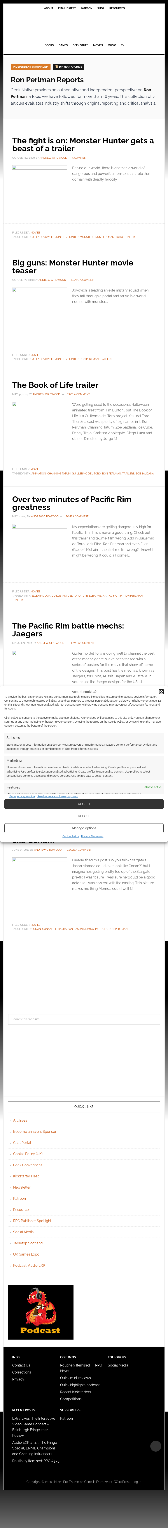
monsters (87, 237)
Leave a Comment (83, 279)
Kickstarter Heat (26, 1176)
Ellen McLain (41, 595)
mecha (101, 595)
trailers (130, 237)
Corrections (21, 1372)
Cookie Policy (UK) (27, 1154)
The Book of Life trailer (55, 385)
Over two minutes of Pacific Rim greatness (71, 503)
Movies (35, 232)
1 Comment (80, 157)
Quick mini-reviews (75, 1378)
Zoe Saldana (145, 473)
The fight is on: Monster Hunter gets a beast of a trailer (83, 144)
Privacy (18, 1379)
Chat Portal (22, 1143)
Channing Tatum (59, 473)
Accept (84, 804)
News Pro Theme (66, 1482)
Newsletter (22, 1187)
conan (36, 929)
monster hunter (66, 237)
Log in (137, 1482)
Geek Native (84, 27)
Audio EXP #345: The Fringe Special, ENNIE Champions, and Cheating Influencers (34, 1448)
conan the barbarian (57, 929)
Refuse (84, 816)
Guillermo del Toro (86, 473)
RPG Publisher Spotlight (32, 1221)
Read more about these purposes (57, 796)
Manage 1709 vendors (22, 796)
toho (119, 237)
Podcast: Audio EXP (29, 1265)
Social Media (23, 1232)
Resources (21, 1210)
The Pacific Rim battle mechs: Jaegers (68, 629)
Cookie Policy (71, 836)
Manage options (84, 828)
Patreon (19, 1198)
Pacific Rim (115, 595)
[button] (161, 692)
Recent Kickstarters (76, 1392)
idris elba (89, 595)
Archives (20, 1120)
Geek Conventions (27, 1165)
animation (39, 473)
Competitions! (71, 1399)
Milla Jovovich (42, 237)
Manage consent (155, 1446)
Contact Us (21, 1365)
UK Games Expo (26, 1254)
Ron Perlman (104, 237)
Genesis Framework (98, 1482)
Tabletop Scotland (28, 1243)
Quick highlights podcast (80, 1385)
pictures (101, 929)
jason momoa (84, 929)
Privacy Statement (92, 836)
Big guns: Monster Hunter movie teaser (72, 266)
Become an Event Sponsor (34, 1131)
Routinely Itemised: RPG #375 (36, 1461)
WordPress (122, 1482)
